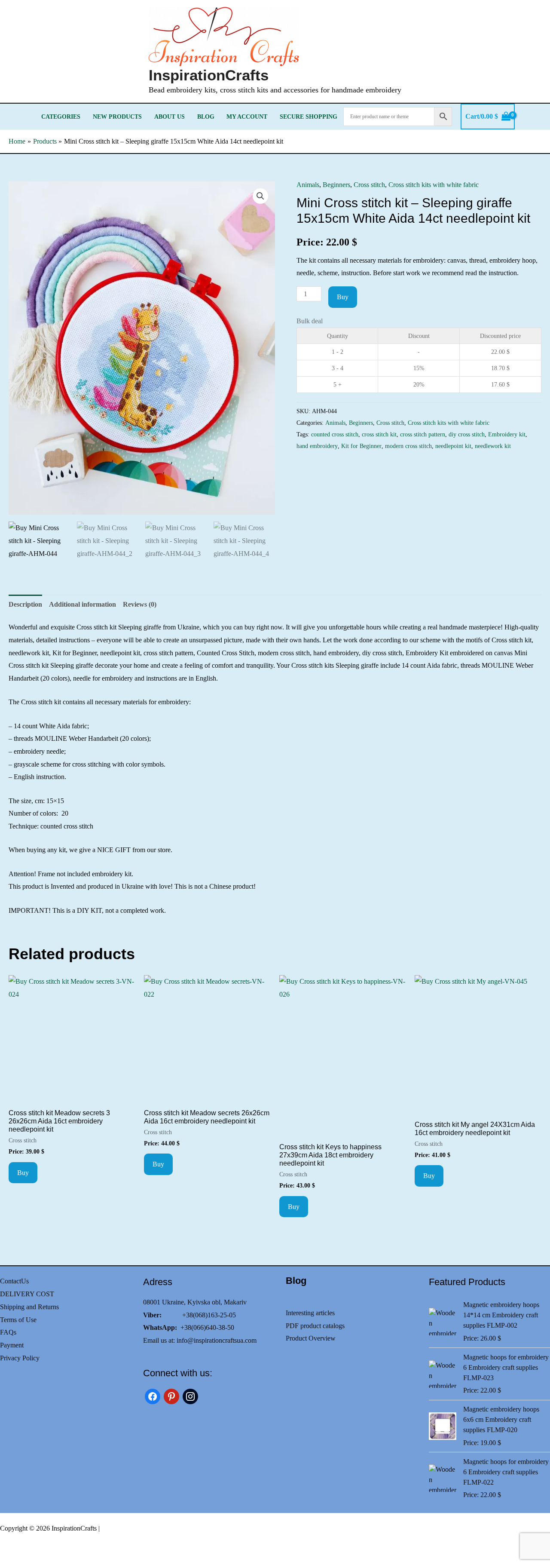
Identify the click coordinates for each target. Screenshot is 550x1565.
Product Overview (311, 1338)
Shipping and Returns (29, 1306)
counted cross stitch (334, 434)
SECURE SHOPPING (308, 116)
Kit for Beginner (361, 445)
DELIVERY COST (27, 1294)
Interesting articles (310, 1312)
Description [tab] (25, 604)
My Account (246, 116)
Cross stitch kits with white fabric (433, 184)
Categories (60, 116)
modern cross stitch (408, 445)
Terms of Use (18, 1319)
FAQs (8, 1332)
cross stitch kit (379, 434)
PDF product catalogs (315, 1325)
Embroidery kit (507, 434)
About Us (169, 116)
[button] (260, 196)
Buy (342, 297)
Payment (12, 1345)
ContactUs (14, 1281)
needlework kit (493, 445)
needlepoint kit (453, 445)
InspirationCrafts (209, 75)
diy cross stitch (467, 434)
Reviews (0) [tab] (139, 604)
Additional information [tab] (82, 604)
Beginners (336, 184)
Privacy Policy (20, 1358)
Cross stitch (369, 184)
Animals (307, 184)
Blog (205, 116)
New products (117, 116)
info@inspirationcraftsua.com (217, 1340)
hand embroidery (317, 445)
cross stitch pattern (422, 434)
